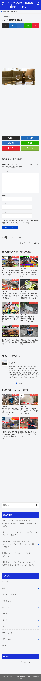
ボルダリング (7, 633)
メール (4, 204)
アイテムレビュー (9, 594)
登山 (4, 645)
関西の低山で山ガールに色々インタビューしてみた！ (19, 554)
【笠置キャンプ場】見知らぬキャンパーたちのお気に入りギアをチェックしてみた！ (19, 563)
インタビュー (7, 601)
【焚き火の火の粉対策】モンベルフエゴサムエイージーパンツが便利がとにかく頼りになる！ (19, 544)
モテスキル (6, 639)
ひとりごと (6, 588)
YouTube (5, 582)
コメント (5, 171)
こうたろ (12, 363)
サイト (4, 212)
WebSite (20, 383)
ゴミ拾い (5, 620)
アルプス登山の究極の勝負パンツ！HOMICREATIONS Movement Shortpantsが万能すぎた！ (19, 523)
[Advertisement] (20, 50)
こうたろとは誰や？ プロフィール (16, 662)
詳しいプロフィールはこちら (28, 377)
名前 (4, 195)
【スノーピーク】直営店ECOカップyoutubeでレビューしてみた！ (19, 533)
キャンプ (5, 607)
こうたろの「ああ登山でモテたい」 (20, 4)
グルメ (5, 614)
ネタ (4, 626)
